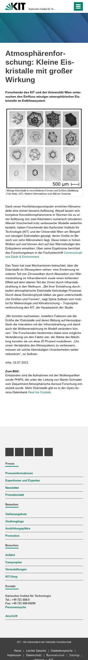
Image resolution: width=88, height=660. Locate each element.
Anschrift (11, 616)
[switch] (68, 6)
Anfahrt (10, 555)
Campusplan (13, 562)
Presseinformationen (19, 473)
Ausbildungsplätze (17, 528)
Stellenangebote (16, 514)
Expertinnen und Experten (22, 480)
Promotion (12, 535)
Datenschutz (34, 655)
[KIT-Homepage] (15, 6)
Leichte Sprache (36, 650)
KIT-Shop (11, 576)
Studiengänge (14, 521)
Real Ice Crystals (39, 392)
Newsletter (12, 487)
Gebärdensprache (62, 650)
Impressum (14, 655)
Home (17, 650)
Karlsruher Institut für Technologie (43, 9)
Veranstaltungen (16, 569)
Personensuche (15, 607)
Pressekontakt (14, 494)
